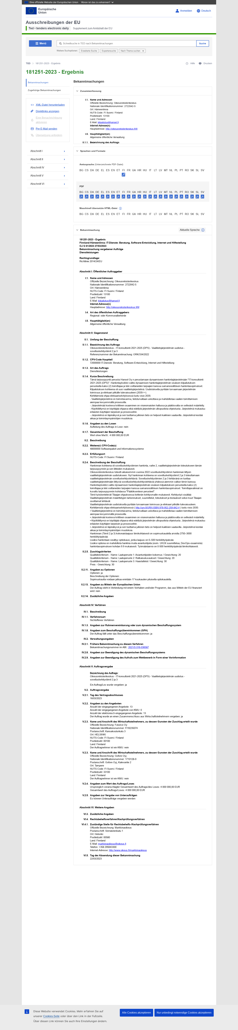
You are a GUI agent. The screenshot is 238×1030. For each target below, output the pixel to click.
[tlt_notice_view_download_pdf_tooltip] (81, 196)
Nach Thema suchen (131, 51)
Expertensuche (109, 51)
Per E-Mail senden (46, 128)
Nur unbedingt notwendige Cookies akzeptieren (184, 1012)
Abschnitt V (37, 175)
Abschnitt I (36, 151)
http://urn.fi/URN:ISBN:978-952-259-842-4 (158, 507)
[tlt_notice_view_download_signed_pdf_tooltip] (123, 174)
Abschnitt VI (37, 183)
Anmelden (186, 10)
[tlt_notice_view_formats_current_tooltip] (202, 230)
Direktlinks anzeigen (47, 111)
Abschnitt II (36, 159)
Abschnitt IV (37, 167)
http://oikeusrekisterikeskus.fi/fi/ (122, 129)
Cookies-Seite (51, 1016)
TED (28, 63)
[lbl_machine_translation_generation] (120, 208)
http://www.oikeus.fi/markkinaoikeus (128, 850)
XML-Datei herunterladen (50, 104)
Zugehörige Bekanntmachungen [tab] (44, 90)
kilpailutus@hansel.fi (108, 122)
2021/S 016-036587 (138, 647)
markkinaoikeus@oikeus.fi (112, 843)
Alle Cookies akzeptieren (136, 1012)
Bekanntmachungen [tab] (38, 82)
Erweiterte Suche (89, 51)
